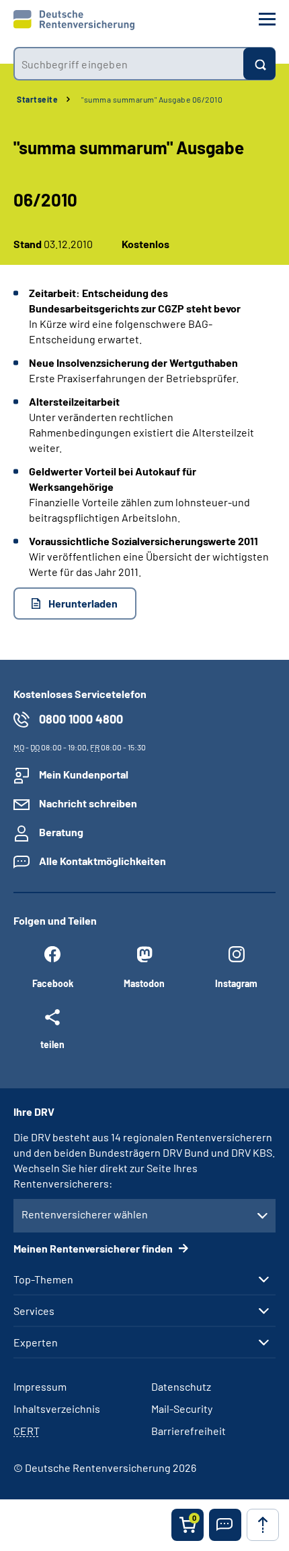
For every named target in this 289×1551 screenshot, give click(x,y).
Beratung (61, 831)
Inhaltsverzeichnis (56, 1408)
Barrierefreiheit (188, 1430)
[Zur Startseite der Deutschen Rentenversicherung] (73, 20)
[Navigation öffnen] (267, 19)
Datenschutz (181, 1386)
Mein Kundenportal (83, 774)
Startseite (37, 99)
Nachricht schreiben (88, 803)
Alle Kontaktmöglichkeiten (102, 860)
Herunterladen (83, 603)
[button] (225, 1525)
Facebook (52, 983)
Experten (35, 1342)
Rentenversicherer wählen (85, 1214)
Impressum (40, 1386)
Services (33, 1311)
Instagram (236, 983)
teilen (52, 1044)
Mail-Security (181, 1408)
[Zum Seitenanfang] (263, 1525)
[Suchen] (259, 64)
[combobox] (128, 63)
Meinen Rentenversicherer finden (94, 1248)
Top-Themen (43, 1279)
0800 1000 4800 (81, 718)
